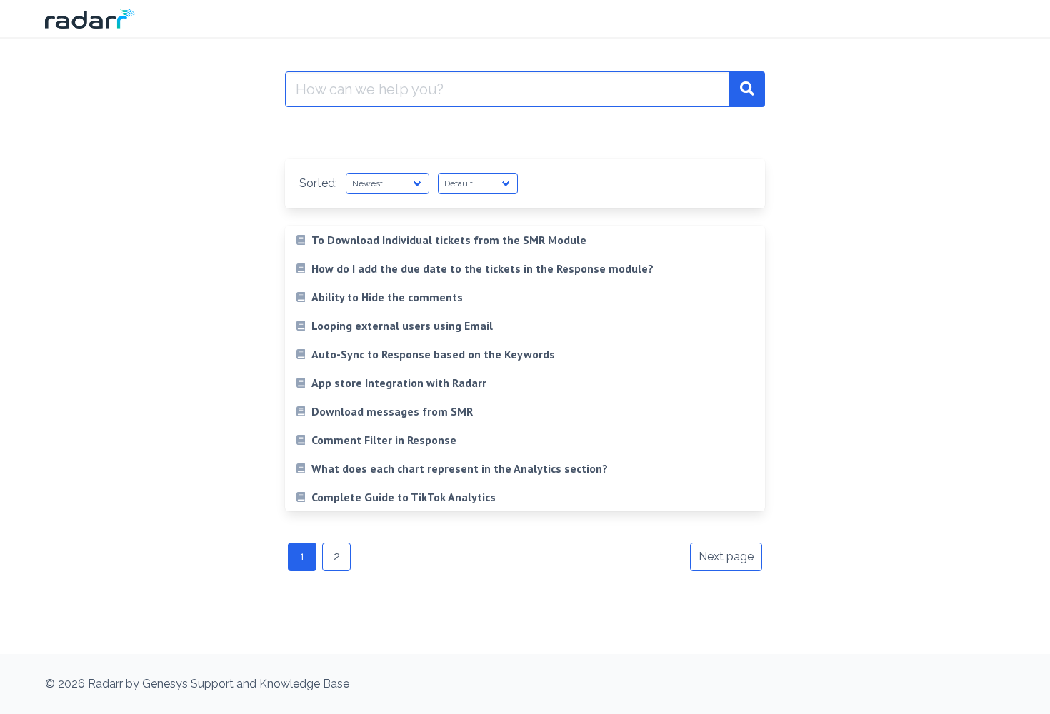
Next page (726, 556)
